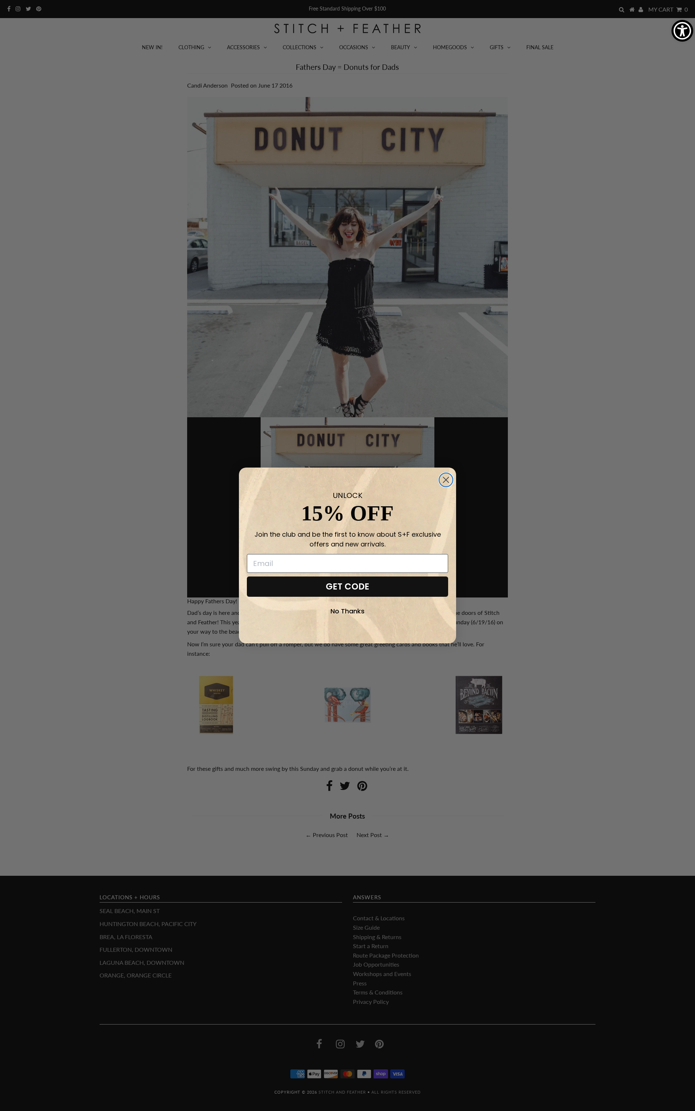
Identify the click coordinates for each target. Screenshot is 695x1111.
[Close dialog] (446, 480)
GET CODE (347, 586)
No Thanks (347, 611)
